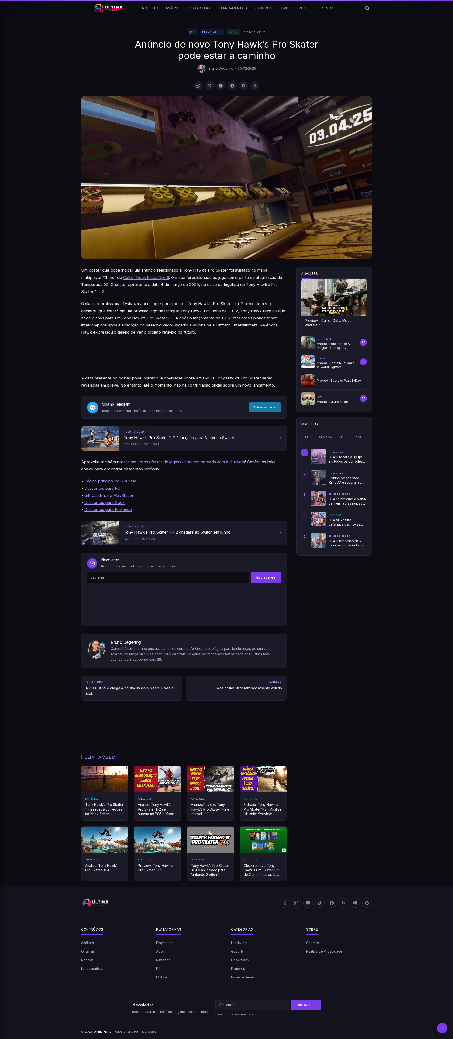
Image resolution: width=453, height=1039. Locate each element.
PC (192, 32)
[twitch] (343, 903)
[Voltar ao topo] (442, 1028)
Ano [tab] (359, 437)
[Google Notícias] (367, 903)
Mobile (161, 977)
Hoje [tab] (309, 437)
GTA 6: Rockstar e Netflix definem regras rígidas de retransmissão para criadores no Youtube (348, 501)
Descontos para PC (102, 488)
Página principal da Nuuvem (110, 481)
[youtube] (308, 903)
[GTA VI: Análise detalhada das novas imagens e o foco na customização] (318, 519)
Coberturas (240, 960)
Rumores (263, 8)
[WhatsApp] (198, 85)
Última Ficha (103, 1031)
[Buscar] (367, 8)
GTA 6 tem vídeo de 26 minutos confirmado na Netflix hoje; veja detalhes (346, 543)
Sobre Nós (323, 8)
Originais (88, 951)
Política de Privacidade (324, 951)
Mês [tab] (342, 437)
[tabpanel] (334, 498)
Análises (173, 8)
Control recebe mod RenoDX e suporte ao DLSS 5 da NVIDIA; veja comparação (346, 480)
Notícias (150, 8)
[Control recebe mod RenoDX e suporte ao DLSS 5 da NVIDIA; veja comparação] (318, 477)
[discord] (355, 903)
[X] (209, 85)
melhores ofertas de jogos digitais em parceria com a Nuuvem (188, 462)
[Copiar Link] (254, 85)
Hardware (239, 943)
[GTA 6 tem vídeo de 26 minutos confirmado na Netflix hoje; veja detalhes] (318, 540)
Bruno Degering (221, 68)
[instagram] (296, 903)
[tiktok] (320, 903)
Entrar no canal (264, 407)
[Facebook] (220, 85)
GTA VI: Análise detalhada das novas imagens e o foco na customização (344, 522)
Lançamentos (234, 8)
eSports (237, 951)
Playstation (212, 32)
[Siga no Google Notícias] (243, 85)
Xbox (233, 32)
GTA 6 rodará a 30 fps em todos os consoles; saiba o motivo (346, 459)
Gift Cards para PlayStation (109, 495)
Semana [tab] (325, 437)
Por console (201, 8)
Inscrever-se (265, 577)
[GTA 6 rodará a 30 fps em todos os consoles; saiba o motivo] (318, 456)
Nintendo (163, 960)
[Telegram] (232, 85)
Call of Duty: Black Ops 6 (146, 277)
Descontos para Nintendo (108, 509)
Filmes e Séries (292, 8)
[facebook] (331, 903)
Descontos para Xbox (104, 502)
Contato (312, 943)
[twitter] (284, 903)
